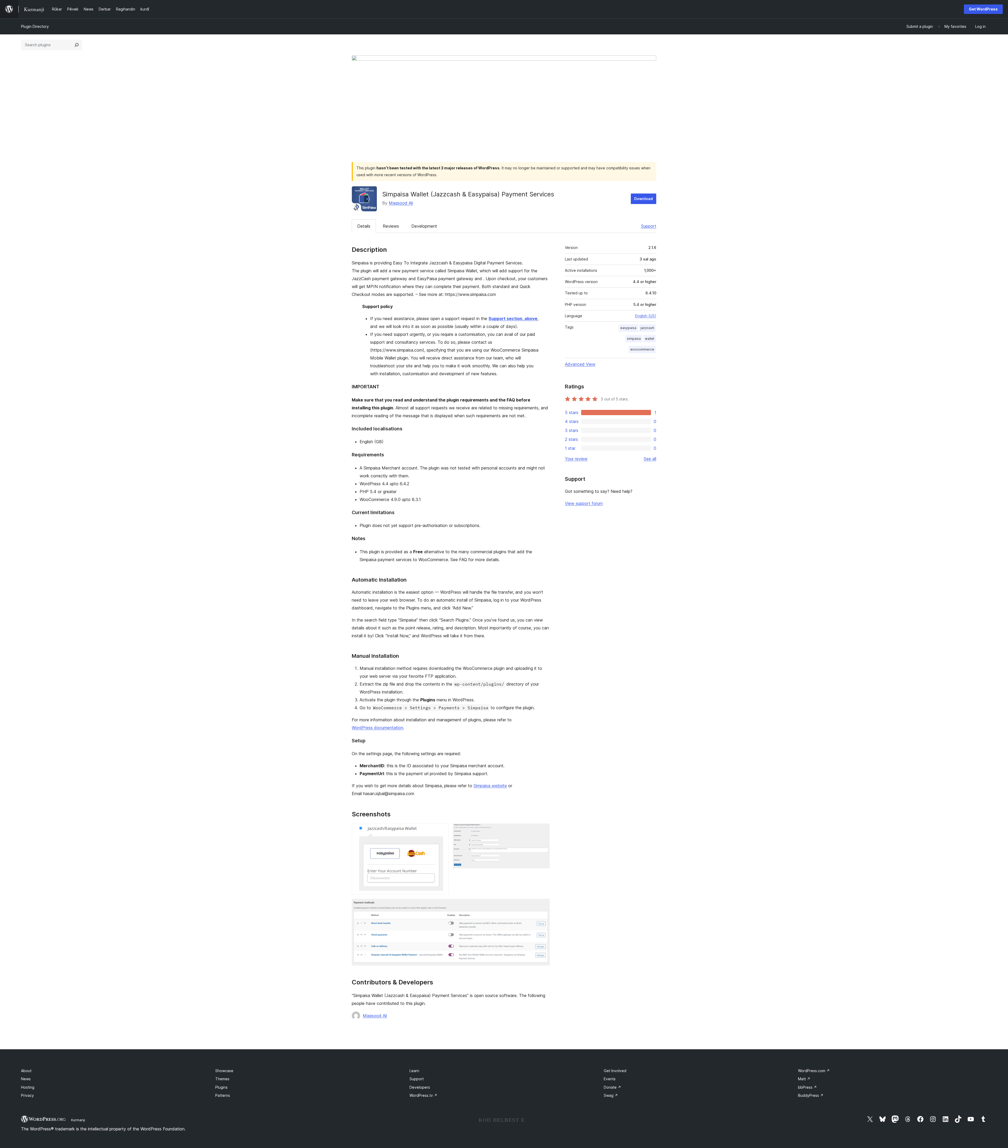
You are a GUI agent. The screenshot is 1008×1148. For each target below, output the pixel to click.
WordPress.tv (423, 1095)
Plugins (221, 1087)
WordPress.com (814, 1070)
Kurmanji (78, 1120)
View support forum (584, 503)
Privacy (27, 1095)
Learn (414, 1070)
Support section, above (513, 318)
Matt (804, 1079)
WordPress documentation (377, 727)
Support (648, 226)
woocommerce (642, 349)
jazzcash (647, 328)
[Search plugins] (76, 45)
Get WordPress (983, 9)
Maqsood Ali (401, 203)
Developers (420, 1087)
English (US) (645, 316)
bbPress (807, 1087)
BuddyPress (810, 1095)
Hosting (27, 1087)
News (26, 1079)
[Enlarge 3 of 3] (542, 906)
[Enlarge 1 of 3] (441, 830)
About (26, 1070)
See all (650, 458)
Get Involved (615, 1070)
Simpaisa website (490, 785)
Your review (576, 458)
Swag (611, 1095)
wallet (649, 339)
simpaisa (634, 339)
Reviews (391, 226)
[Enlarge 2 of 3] (542, 830)
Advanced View (580, 364)
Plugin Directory (35, 26)
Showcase (224, 1070)
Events (610, 1079)
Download (643, 198)
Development (424, 226)
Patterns (222, 1095)
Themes (222, 1079)
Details (363, 226)
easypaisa (628, 328)
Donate (612, 1087)
